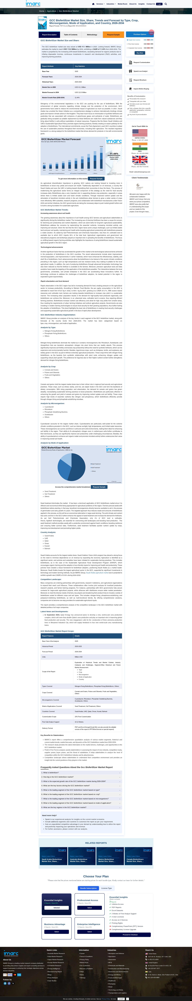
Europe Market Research (56, 962)
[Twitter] (13, 983)
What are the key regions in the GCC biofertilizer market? (63, 807)
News (82, 975)
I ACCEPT (121, 999)
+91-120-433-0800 (153, 977)
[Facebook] (9, 983)
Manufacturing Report (55, 971)
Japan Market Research (55, 959)
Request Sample (96, 178)
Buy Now (140, 53)
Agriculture (112, 956)
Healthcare (112, 981)
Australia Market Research (56, 953)
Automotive (112, 959)
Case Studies (52, 981)
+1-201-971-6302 (153, 959)
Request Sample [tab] (113, 35)
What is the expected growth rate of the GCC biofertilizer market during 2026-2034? (73, 781)
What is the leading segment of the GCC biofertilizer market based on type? (70, 790)
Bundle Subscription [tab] (88, 888)
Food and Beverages (115, 978)
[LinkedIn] (5, 983)
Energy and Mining (115, 975)
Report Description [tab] (49, 35)
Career (82, 953)
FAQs (82, 971)
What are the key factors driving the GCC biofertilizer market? (65, 786)
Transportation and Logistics (118, 993)
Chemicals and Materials (116, 965)
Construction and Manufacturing (119, 968)
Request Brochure (140, 80)
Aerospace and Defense (116, 953)
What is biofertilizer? (50, 773)
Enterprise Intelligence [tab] (88, 925)
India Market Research (55, 956)
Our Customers (85, 965)
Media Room (122, 4)
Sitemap (82, 978)
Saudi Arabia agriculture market (97, 572)
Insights (141, 4)
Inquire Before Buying (141, 89)
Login (159, 4)
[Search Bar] (166, 4)
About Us (132, 4)
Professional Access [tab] (87, 901)
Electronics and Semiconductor (118, 971)
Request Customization (142, 62)
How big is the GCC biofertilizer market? (57, 777)
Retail (110, 987)
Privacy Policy (106, 999)
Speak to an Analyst (140, 71)
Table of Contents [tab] (70, 35)
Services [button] (99, 4)
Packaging (112, 984)
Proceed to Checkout (130, 935)
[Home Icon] (93, 4)
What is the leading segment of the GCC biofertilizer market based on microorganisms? (75, 799)
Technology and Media (116, 990)
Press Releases (53, 978)
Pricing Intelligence (54, 968)
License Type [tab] (106, 888)
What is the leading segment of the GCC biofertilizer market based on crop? (70, 794)
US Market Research (54, 965)
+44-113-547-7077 (154, 968)
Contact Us (151, 4)
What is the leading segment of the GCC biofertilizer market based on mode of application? (76, 803)
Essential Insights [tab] (53, 901)
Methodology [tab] (92, 35)
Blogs (50, 975)
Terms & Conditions (86, 956)
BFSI (110, 962)
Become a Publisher (86, 968)
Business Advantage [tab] (54, 925)
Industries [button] (111, 4)
